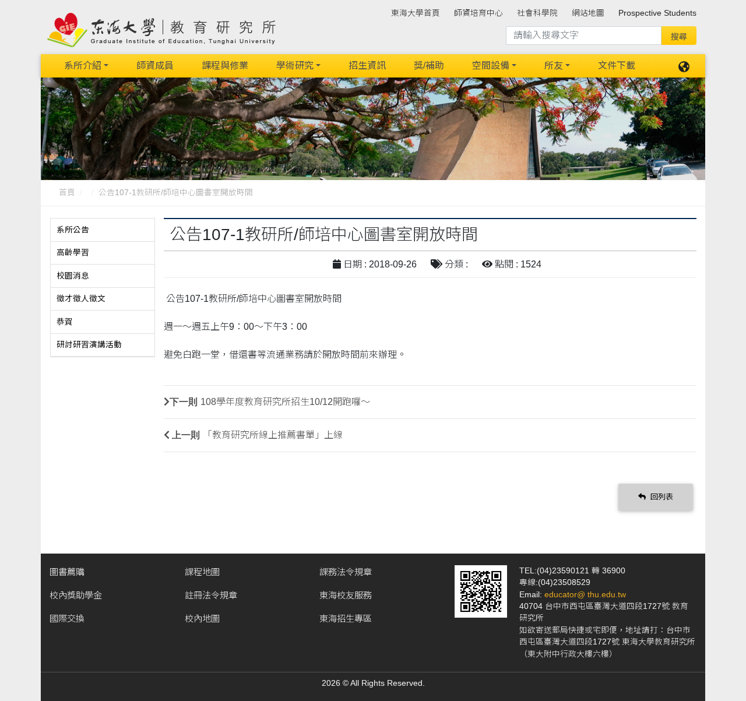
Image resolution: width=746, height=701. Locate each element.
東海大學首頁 (415, 13)
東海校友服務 (345, 595)
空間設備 (490, 66)
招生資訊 (367, 66)
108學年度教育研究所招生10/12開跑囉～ (285, 402)
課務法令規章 (345, 572)
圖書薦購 (67, 572)
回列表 (660, 496)
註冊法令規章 (211, 595)
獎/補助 (429, 66)
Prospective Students (657, 13)
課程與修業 (225, 66)
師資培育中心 (478, 13)
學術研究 (295, 66)
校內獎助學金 (76, 595)
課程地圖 (202, 572)
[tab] (102, 230)
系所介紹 (82, 66)
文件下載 (616, 66)
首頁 (67, 192)
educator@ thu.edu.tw (585, 594)
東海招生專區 (345, 618)
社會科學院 (537, 13)
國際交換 (67, 618)
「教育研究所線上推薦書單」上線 (273, 435)
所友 (553, 66)
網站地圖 (588, 13)
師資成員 (155, 66)
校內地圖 (202, 618)
